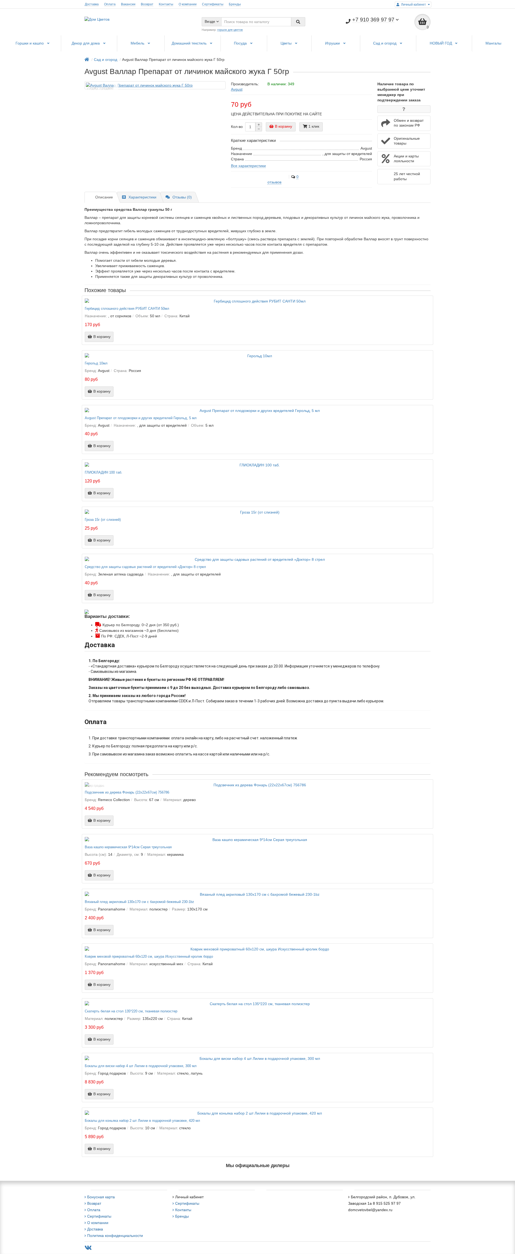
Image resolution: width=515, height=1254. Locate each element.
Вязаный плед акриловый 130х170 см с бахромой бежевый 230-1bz (139, 902)
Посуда (241, 43)
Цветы (287, 43)
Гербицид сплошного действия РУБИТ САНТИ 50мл (127, 309)
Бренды (235, 4)
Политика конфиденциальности (115, 1235)
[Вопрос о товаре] (404, 109)
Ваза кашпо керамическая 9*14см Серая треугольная (128, 847)
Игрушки (333, 43)
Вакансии (128, 4)
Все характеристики (248, 166)
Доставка (92, 4)
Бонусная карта (101, 1197)
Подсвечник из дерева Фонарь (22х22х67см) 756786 (127, 792)
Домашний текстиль (190, 43)
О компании (188, 4)
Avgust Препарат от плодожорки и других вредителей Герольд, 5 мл (141, 418)
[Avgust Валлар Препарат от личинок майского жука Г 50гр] (155, 85)
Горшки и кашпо (30, 43)
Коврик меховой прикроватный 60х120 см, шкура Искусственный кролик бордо (149, 956)
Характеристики (142, 197)
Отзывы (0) (182, 197)
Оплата (110, 4)
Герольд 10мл (96, 363)
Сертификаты (212, 4)
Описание (104, 197)
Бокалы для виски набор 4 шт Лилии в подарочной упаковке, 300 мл (141, 1066)
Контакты (166, 4)
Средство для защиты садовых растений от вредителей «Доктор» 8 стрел (145, 567)
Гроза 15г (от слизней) (103, 520)
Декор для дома (86, 43)
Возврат (147, 4)
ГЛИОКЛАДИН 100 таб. (103, 472)
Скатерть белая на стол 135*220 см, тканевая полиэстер (131, 1011)
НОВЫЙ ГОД (441, 43)
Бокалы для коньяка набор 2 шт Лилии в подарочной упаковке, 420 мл (142, 1121)
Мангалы (493, 43)
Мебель (138, 43)
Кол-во (237, 126)
